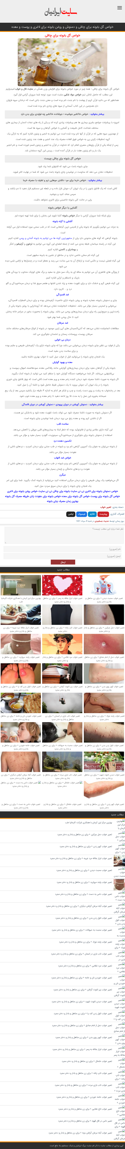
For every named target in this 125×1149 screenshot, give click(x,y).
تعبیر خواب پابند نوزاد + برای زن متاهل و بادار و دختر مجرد (104, 717)
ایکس (70, 514)
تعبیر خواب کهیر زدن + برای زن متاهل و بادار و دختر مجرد (104, 806)
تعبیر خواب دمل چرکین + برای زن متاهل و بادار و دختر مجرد (104, 629)
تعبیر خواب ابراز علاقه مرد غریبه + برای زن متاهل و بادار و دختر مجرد (21, 629)
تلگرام (92, 514)
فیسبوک (81, 514)
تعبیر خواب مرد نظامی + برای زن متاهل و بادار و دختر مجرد (62, 658)
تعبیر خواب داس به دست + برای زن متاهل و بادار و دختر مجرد (21, 806)
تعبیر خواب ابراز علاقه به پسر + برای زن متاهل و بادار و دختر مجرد (62, 600)
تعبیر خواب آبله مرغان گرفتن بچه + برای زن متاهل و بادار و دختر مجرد (80, 1133)
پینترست (103, 514)
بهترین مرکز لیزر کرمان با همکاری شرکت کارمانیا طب (21, 600)
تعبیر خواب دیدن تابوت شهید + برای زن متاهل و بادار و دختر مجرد (104, 776)
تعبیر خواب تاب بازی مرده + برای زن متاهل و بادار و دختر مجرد (62, 776)
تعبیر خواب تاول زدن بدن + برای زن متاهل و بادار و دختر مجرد (104, 747)
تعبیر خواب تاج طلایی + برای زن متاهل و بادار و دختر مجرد (85, 1109)
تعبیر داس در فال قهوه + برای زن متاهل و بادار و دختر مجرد (85, 1121)
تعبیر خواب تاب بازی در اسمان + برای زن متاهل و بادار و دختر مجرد (62, 717)
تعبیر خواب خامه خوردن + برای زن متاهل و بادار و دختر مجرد (21, 747)
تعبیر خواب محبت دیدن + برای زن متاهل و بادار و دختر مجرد (104, 600)
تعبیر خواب (105, 507)
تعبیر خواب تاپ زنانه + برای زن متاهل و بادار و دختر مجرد (62, 629)
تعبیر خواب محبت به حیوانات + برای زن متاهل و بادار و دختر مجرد (62, 747)
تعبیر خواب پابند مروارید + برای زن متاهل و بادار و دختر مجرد (21, 658)
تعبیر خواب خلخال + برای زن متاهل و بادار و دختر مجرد (62, 806)
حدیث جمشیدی (102, 521)
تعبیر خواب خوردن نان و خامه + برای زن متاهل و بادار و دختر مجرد (21, 717)
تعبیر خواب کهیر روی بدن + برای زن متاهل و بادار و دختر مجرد (104, 688)
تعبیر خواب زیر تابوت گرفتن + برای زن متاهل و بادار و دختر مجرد (62, 688)
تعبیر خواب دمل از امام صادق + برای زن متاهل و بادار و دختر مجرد (104, 658)
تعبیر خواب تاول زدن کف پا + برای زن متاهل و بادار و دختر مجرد (21, 688)
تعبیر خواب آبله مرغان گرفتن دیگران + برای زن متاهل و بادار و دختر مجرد (21, 776)
